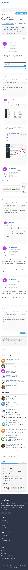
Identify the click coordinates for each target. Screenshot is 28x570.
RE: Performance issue (11, 437)
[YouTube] (6, 513)
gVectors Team (4, 550)
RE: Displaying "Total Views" (12, 409)
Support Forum (4, 538)
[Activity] (5, 50)
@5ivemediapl (6, 85)
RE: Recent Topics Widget (12, 402)
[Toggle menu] (25, 2)
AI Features (4, 520)
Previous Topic (7, 343)
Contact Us (4, 553)
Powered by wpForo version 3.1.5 (20, 492)
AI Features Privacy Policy (7, 555)
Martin (9, 442)
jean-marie (10, 386)
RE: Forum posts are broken (12, 422)
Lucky (9, 406)
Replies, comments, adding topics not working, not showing (15, 370)
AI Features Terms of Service (8, 558)
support (9, 376)
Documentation (4, 535)
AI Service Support (5, 540)
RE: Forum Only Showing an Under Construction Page (14, 445)
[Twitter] (2, 513)
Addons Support (5, 543)
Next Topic (15, 343)
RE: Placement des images (12, 396)
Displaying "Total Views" (12, 375)
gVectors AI (4, 525)
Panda (9, 372)
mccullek (10, 450)
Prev (23, 23)
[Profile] (4, 50)
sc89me (9, 382)
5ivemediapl (14, 43)
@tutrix (6, 108)
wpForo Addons (5, 527)
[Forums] (2, 14)
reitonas (9, 366)
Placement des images (11, 385)
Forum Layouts (4, 522)
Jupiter (9, 427)
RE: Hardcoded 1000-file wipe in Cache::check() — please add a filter (15, 415)
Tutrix (11, 29)
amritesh (17, 476)
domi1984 (10, 362)
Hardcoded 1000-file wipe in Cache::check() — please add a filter (15, 381)
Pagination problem (10, 364)
